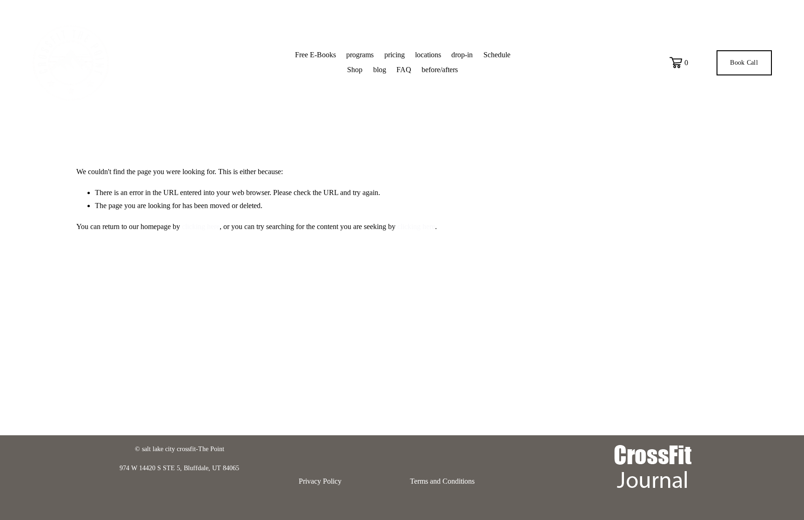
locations (428, 55)
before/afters (440, 70)
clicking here (201, 226)
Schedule (496, 55)
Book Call (744, 62)
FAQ (403, 70)
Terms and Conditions (442, 481)
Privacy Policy (320, 481)
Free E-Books (315, 55)
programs (360, 55)
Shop (354, 70)
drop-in (462, 55)
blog (379, 70)
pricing (394, 55)
